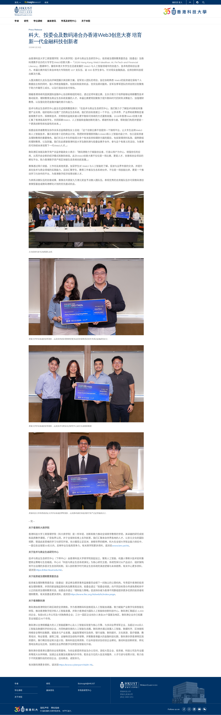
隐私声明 (44, 707)
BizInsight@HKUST (86, 683)
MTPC (65, 711)
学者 (17, 20)
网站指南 (55, 707)
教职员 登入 (177, 2)
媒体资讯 (51, 20)
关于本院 (85, 20)
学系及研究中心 (68, 20)
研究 (26, 20)
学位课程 (38, 20)
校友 (46, 2)
